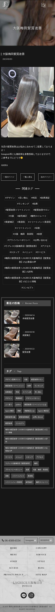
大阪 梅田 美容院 (40, 469)
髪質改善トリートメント (14, 386)
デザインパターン (33, 398)
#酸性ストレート (38, 216)
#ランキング (23, 204)
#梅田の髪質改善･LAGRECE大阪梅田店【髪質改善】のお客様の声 (27, 260)
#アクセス (46, 246)
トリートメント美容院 (13, 482)
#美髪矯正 (9, 222)
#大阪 (11, 216)
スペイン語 (27, 392)
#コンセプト (27, 288)
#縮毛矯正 (22, 216)
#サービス (40, 252)
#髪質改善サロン (41, 210)
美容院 (30, 476)
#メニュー (27, 252)
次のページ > (46, 177)
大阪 (26, 379)
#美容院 (21, 222)
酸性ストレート (42, 482)
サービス (8, 457)
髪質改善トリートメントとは (35, 404)
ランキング (39, 386)
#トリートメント (23, 228)
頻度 (27, 469)
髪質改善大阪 (10, 417)
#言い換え (23, 198)
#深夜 (37, 228)
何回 (17, 392)
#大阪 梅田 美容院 (23, 234)
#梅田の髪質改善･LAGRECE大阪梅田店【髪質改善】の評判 (27, 270)
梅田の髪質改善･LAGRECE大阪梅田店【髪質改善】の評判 (26, 440)
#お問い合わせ (40, 240)
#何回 (34, 198)
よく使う (8, 404)
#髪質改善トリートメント (18, 210)
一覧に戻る (27, 177)
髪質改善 (8, 423)
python (18, 404)
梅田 (36, 463)
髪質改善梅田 (24, 417)
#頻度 (39, 234)
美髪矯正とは (29, 411)
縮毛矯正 (29, 482)
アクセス (40, 457)
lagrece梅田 (9, 411)
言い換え (38, 392)
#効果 (35, 204)
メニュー (19, 457)
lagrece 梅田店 (43, 411)
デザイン (8, 398)
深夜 (7, 476)
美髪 (19, 411)
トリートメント (18, 476)
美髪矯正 (19, 398)
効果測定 (8, 392)
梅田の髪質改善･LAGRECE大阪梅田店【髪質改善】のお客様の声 (26, 449)
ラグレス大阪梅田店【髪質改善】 (18, 463)
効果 (29, 386)
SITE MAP (41, 575)
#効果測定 (45, 198)
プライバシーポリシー (13, 469)
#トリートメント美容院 (39, 222)
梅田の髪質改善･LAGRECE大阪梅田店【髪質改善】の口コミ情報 (26, 431)
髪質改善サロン (37, 379)
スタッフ (29, 457)
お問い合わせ (38, 417)
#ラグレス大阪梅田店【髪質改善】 (21, 246)
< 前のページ (9, 177)
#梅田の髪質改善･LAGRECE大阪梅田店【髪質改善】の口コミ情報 (27, 280)
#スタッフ (14, 252)
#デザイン (10, 198)
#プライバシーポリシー (19, 240)
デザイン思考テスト (12, 379)
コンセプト (20, 423)
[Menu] (50, 5)
